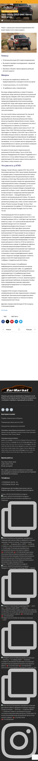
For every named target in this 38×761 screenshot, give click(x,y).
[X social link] (7, 321)
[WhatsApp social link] (19, 1)
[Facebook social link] (3, 321)
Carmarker (6, 20)
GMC (5, 316)
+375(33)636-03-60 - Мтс (10, 484)
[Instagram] (3, 409)
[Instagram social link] (16, 1)
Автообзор (5, 11)
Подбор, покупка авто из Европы (11, 418)
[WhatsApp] (11, 409)
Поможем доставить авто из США (12, 422)
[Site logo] (8, 6)
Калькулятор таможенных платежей (13, 426)
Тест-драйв (13, 11)
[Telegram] (7, 409)
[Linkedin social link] (16, 321)
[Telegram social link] (21, 1)
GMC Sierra (14, 316)
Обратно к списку (19, 329)
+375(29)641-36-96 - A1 (9, 482)
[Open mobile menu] (35, 6)
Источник (4, 310)
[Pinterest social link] (12, 321)
